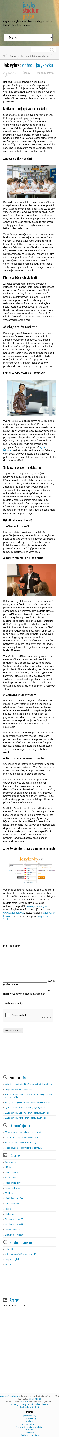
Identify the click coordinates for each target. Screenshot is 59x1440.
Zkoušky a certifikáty (14, 1234)
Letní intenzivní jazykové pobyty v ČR (21, 1137)
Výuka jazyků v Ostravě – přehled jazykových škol (27, 1112)
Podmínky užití (26, 1407)
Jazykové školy (29, 1415)
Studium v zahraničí (14, 1224)
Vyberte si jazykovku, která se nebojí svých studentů (28, 1084)
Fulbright (9, 1249)
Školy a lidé (10, 1214)
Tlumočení (29, 1432)
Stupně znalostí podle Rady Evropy (20, 1142)
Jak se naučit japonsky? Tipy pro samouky (23, 1147)
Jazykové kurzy (29, 1418)
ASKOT (8, 1264)
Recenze (9, 1208)
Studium (29, 1421)
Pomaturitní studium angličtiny (29, 1427)
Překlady (29, 1429)
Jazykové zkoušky (29, 1424)
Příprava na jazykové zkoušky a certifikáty (24, 1132)
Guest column (11, 1172)
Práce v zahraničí (12, 1188)
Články (12, 55)
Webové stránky (14, 1003)
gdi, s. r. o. (23, 1401)
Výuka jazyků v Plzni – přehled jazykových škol (25, 1118)
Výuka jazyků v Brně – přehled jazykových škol (25, 1107)
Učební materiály (12, 1229)
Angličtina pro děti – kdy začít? (18, 1089)
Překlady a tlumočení (14, 1198)
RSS (37, 1407)
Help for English (12, 1259)
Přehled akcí (10, 1193)
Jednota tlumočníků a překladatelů (20, 1254)
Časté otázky (11, 1162)
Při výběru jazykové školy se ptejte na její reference (28, 1102)
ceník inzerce (35, 1398)
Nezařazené (10, 1177)
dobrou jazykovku (28, 65)
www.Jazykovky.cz (37, 906)
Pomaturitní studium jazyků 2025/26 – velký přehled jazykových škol (28, 1096)
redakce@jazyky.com (10, 1396)
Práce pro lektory (12, 1182)
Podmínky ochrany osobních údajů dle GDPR (29, 1404)
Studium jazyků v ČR (14, 1219)
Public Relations (12, 1203)
